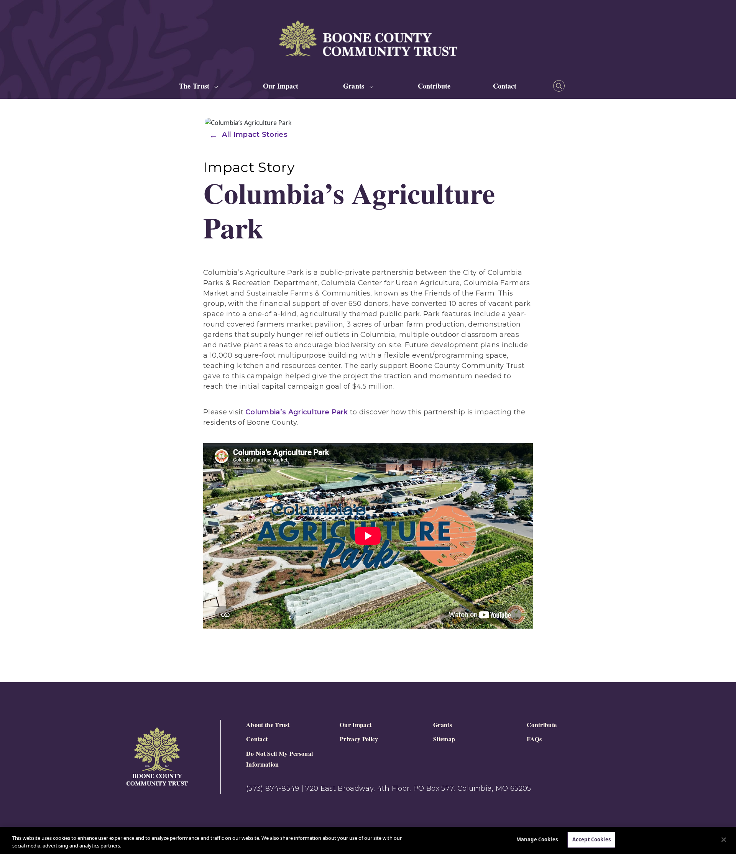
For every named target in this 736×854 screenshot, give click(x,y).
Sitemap (444, 738)
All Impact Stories (255, 134)
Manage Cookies (537, 839)
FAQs (534, 738)
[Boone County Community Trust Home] (157, 757)
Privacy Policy (359, 738)
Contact (504, 86)
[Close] (723, 839)
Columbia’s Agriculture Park (296, 412)
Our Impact (280, 86)
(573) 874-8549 (272, 788)
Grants (442, 724)
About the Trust (268, 724)
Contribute (434, 86)
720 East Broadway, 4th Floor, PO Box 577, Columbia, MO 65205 (418, 788)
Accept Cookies (591, 839)
